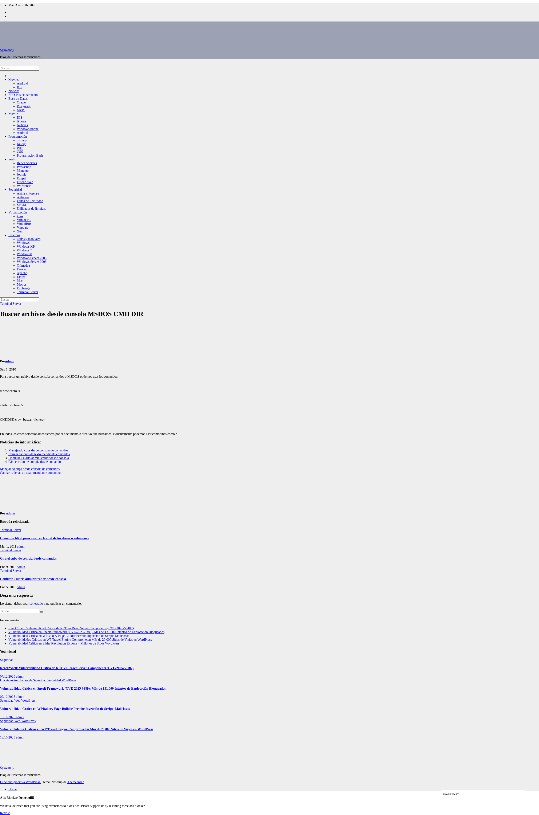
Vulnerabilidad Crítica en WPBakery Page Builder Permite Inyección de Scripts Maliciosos (68, 636)
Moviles (13, 79)
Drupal (21, 178)
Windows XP (26, 246)
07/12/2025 (8, 676)
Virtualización (17, 212)
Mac (20, 280)
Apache (22, 273)
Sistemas (14, 235)
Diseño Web (25, 182)
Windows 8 (24, 254)
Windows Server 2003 (32, 258)
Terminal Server (27, 292)
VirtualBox (24, 224)
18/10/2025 (8, 717)
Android (22, 83)
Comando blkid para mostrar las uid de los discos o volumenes (44, 538)
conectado (36, 603)
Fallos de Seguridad (30, 201)
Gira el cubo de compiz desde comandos (35, 461)
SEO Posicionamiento (23, 95)
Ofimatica (23, 265)
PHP (20, 148)
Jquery (21, 144)
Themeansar (75, 782)
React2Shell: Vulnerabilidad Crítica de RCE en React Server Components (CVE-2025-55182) (71, 628)
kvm (20, 216)
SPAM (21, 205)
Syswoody (7, 50)
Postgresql (24, 106)
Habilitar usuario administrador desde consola (38, 458)
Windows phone (28, 129)
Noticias (13, 91)
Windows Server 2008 (32, 261)
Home (12, 789)
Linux (21, 277)
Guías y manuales (28, 239)
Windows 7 (24, 250)
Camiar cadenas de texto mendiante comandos (39, 454)
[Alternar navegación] (1, 65)
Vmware (22, 227)
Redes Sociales (27, 163)
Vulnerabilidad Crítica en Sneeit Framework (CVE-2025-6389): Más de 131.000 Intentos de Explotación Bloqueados (86, 632)
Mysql (21, 110)
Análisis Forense (28, 193)
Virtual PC (24, 220)
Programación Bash (30, 155)
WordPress (24, 186)
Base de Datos (18, 98)
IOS (19, 87)
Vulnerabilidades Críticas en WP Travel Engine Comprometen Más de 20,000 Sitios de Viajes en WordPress (80, 639)
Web (11, 159)
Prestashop (24, 167)
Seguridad (15, 189)
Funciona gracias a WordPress (20, 782)
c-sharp (22, 140)
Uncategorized (10, 680)
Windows (23, 242)
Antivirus (23, 197)
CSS (20, 151)
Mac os (22, 284)
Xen (20, 231)
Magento (23, 170)
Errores (22, 269)
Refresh (5, 813)
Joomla (21, 174)
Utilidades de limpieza (31, 208)
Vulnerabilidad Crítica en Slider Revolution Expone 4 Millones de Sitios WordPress (63, 643)
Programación (17, 136)
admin (9, 361)
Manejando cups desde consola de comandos (38, 450)
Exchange (23, 288)
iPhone (21, 121)
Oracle (21, 102)
